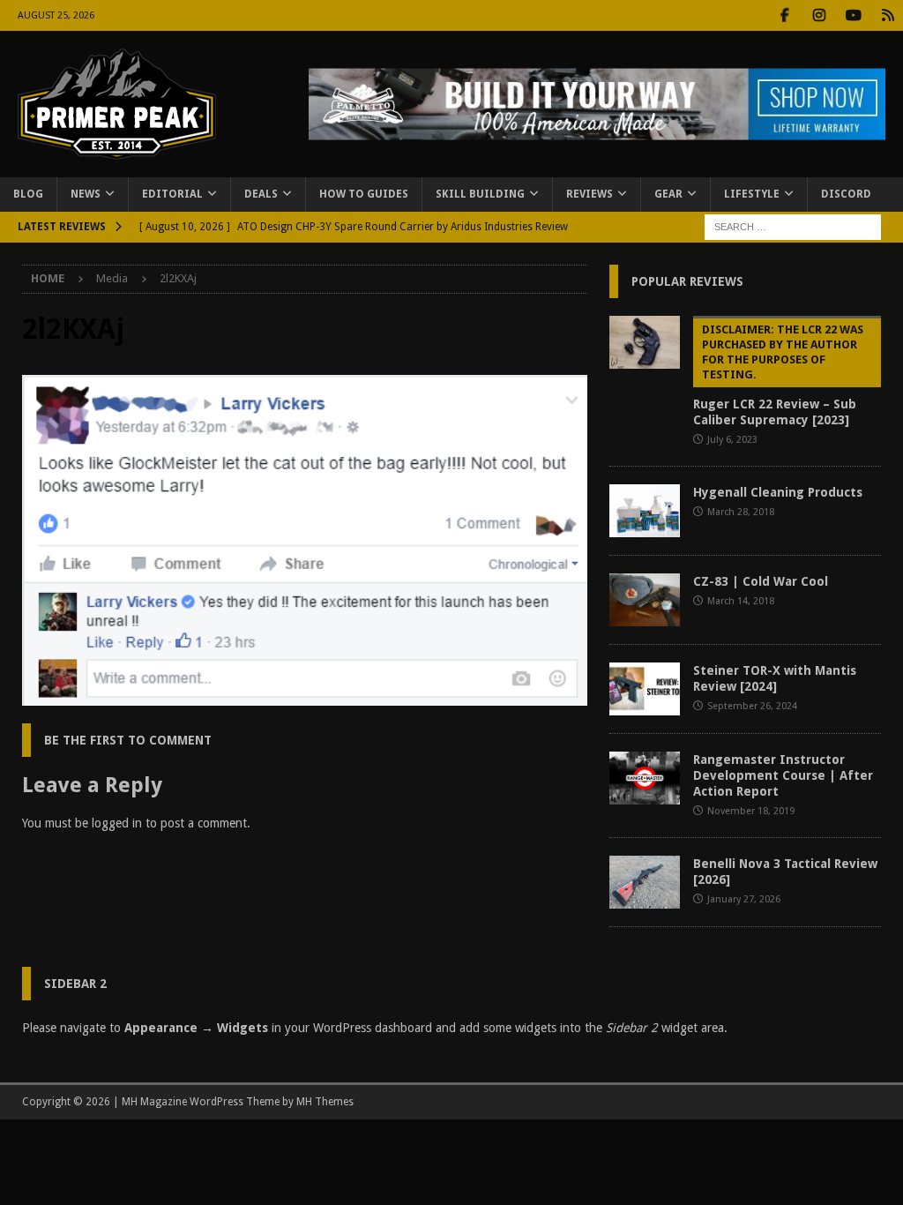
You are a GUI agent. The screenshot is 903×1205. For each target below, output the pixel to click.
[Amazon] (887, 15)
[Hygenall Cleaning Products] (644, 510)
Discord (846, 194)
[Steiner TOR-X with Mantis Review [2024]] (644, 688)
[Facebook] (784, 15)
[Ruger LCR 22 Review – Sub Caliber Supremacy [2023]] (644, 342)
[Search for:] (793, 226)
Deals (261, 194)
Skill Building (480, 194)
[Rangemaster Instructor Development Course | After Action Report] (644, 778)
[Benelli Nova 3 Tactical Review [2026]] (644, 882)
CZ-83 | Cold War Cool (760, 581)
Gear (668, 194)
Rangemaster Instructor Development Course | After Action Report (783, 775)
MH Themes (325, 1102)
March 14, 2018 (740, 601)
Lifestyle (752, 194)
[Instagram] (818, 15)
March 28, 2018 (740, 512)
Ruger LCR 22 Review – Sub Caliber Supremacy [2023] (778, 375)
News (86, 194)
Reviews (589, 194)
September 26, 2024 (752, 706)
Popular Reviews (687, 281)
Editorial (172, 194)
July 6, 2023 (732, 439)
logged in (117, 823)
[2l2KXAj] (304, 695)
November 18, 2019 (751, 811)
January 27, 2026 (743, 899)
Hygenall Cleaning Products (777, 492)
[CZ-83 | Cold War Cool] (644, 599)
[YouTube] (853, 15)
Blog (28, 194)
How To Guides (363, 194)
